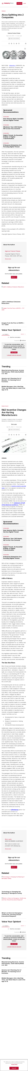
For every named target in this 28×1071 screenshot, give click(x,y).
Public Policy (5, 406)
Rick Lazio (14, 424)
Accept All (14, 1068)
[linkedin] (11, 43)
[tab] (6, 334)
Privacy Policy (14, 1064)
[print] (25, 43)
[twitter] (14, 43)
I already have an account (14, 355)
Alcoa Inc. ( (12, 65)
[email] (19, 43)
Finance (4, 11)
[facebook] (9, 43)
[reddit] (16, 43)
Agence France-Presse (14, 33)
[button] (3, 3)
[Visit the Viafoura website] (23, 340)
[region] (14, 337)
